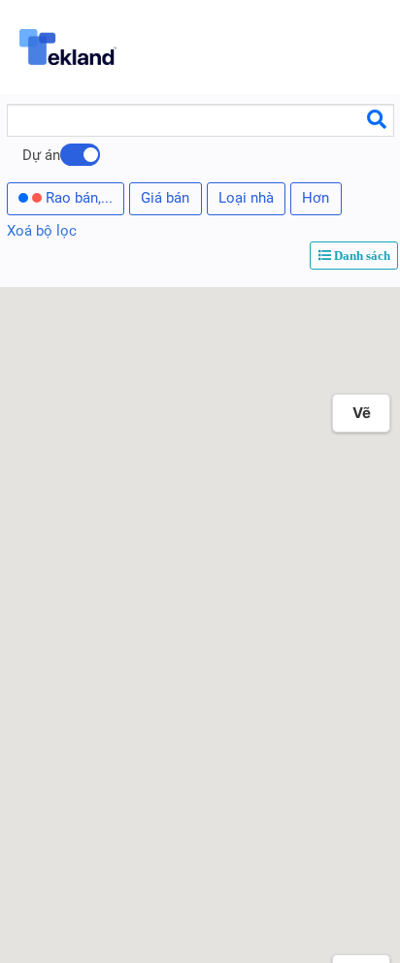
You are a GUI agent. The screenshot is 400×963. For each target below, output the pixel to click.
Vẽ (361, 412)
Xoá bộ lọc (42, 231)
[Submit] (376, 118)
